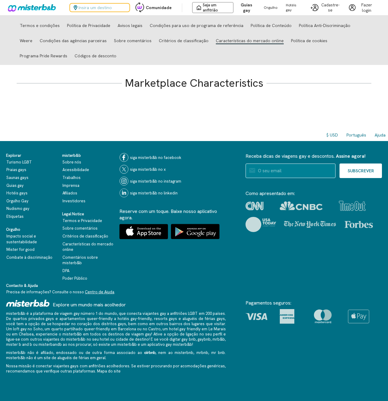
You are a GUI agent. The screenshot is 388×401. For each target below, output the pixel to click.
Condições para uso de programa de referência (196, 25)
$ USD (332, 135)
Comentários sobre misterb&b (80, 260)
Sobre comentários (133, 40)
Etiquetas (15, 216)
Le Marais (217, 329)
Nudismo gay (17, 208)
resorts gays (165, 318)
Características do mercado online (250, 40)
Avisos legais (130, 25)
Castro (154, 329)
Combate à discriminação (29, 257)
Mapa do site (109, 371)
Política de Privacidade (88, 25)
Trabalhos (71, 177)
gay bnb (189, 339)
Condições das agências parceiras (73, 40)
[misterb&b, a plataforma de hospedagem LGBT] (30, 8)
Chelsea (26, 334)
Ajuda (380, 135)
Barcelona (127, 329)
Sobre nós (71, 162)
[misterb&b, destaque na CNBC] (301, 205)
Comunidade (159, 7)
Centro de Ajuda (99, 292)
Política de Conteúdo (271, 25)
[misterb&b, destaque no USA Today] (261, 224)
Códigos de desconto (95, 56)
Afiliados (69, 193)
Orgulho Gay (17, 201)
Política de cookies (309, 40)
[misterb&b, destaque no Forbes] (358, 224)
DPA (65, 270)
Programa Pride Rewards (43, 56)
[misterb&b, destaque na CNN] (254, 206)
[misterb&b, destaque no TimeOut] (352, 206)
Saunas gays (17, 177)
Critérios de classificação (184, 40)
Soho (38, 329)
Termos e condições (40, 25)
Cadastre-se (330, 7)
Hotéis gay (291, 7)
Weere (26, 40)
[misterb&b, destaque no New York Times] (310, 224)
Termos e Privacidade (82, 220)
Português (356, 135)
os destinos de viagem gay (126, 334)
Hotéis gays (17, 193)
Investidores (73, 201)
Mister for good (20, 249)
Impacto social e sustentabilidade (21, 239)
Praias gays (16, 169)
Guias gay (246, 7)
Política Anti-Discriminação (324, 25)
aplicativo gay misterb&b (169, 344)
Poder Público (74, 278)
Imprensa (70, 185)
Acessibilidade (75, 169)
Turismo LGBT (19, 162)
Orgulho (270, 7)
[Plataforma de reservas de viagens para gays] (28, 303)
